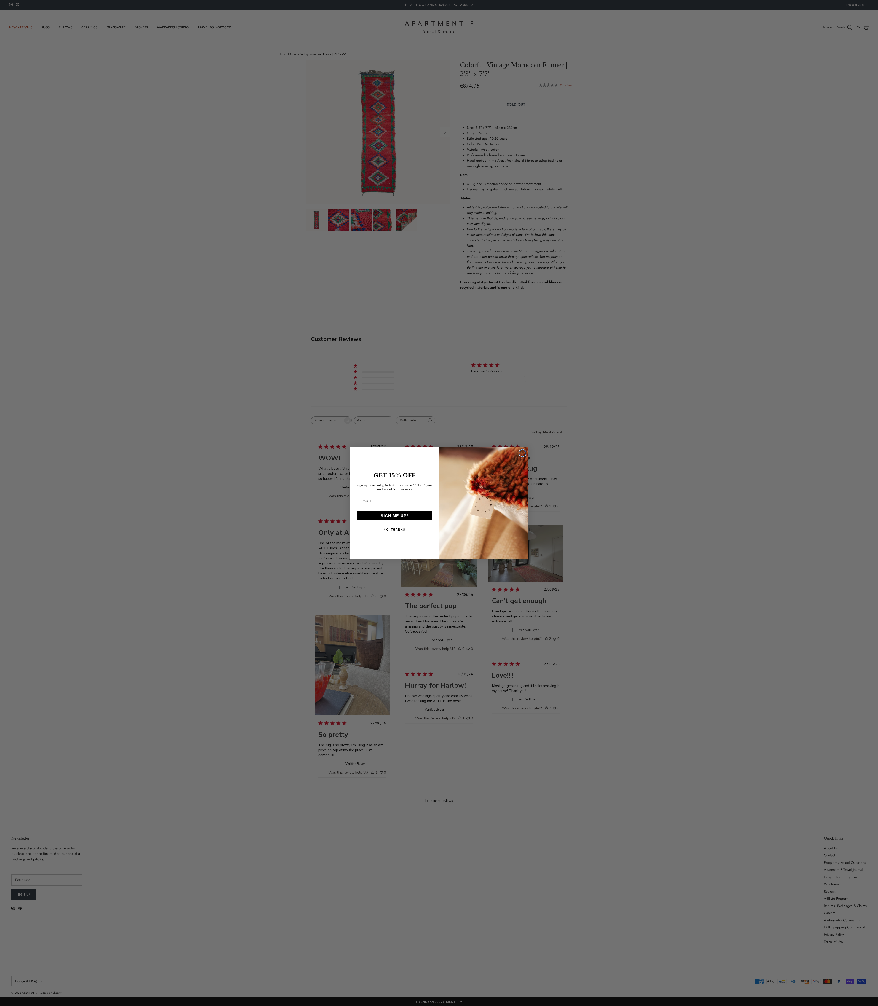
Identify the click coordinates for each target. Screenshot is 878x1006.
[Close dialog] (522, 453)
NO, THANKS (394, 529)
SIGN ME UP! (394, 516)
